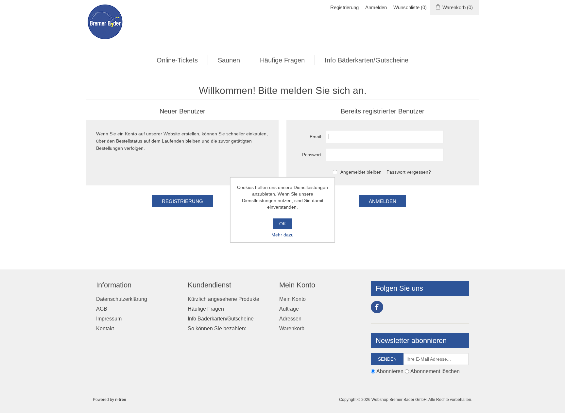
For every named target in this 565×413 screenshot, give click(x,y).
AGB (101, 309)
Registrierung (344, 7)
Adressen (290, 318)
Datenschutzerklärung (121, 299)
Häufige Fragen (282, 60)
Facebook (377, 307)
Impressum (109, 318)
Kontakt (105, 328)
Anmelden (376, 7)
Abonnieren (389, 371)
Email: (316, 136)
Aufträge (289, 309)
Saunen (229, 60)
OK (282, 223)
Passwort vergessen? (408, 172)
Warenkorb (291, 328)
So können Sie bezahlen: (217, 328)
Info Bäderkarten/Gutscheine (366, 60)
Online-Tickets (177, 60)
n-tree (120, 399)
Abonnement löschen (435, 371)
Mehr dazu (282, 234)
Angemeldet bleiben (361, 172)
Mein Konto (292, 299)
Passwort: (312, 154)
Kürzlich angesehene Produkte (223, 299)
